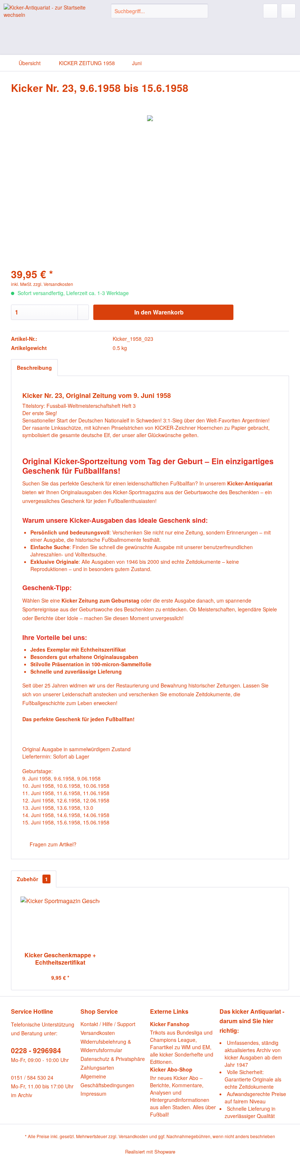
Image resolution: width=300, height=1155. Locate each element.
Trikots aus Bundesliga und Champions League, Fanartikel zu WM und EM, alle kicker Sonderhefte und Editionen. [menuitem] (181, 1042)
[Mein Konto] (270, 11)
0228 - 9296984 (36, 1050)
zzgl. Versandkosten (53, 284)
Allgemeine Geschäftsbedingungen (107, 1081)
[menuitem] (160, 11)
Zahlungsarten (97, 1067)
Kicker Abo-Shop (171, 1069)
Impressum (93, 1093)
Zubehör (32, 879)
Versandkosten (97, 1032)
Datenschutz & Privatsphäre (112, 1058)
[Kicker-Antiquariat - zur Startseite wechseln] (45, 17)
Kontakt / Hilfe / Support (107, 1024)
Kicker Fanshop (170, 1024)
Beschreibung (34, 367)
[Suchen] (201, 11)
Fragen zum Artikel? (52, 844)
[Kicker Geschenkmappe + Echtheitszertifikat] (60, 922)
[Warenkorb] (288, 11)
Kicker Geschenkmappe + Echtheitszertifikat (60, 958)
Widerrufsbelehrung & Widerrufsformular (105, 1046)
